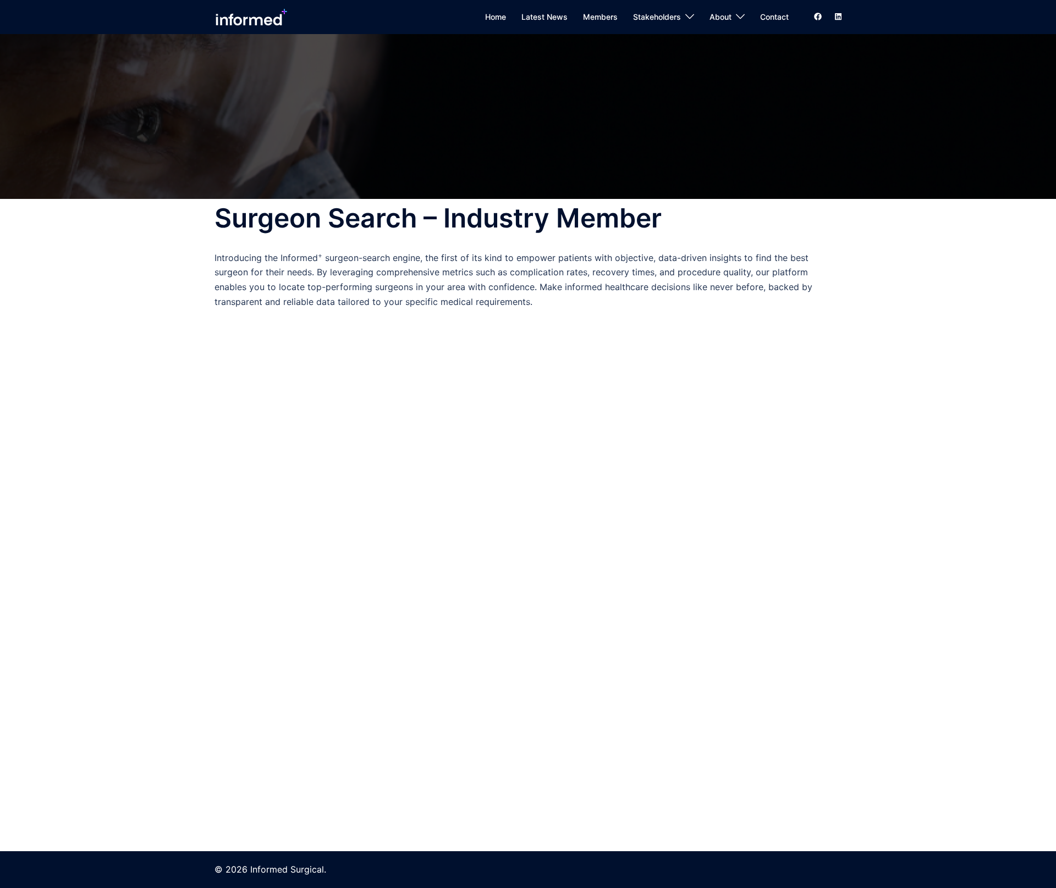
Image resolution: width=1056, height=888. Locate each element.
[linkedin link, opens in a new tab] (837, 16)
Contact (774, 16)
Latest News (544, 16)
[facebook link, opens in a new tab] (817, 16)
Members (600, 16)
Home (495, 16)
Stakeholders (657, 16)
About (721, 16)
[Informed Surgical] (251, 15)
